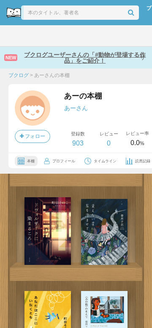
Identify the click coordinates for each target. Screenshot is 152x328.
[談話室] (85, 35)
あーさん (76, 108)
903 (78, 143)
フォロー (34, 136)
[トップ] (12, 35)
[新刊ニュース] (30, 35)
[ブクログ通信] (102, 35)
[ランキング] (49, 35)
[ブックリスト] (67, 35)
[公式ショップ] (121, 35)
